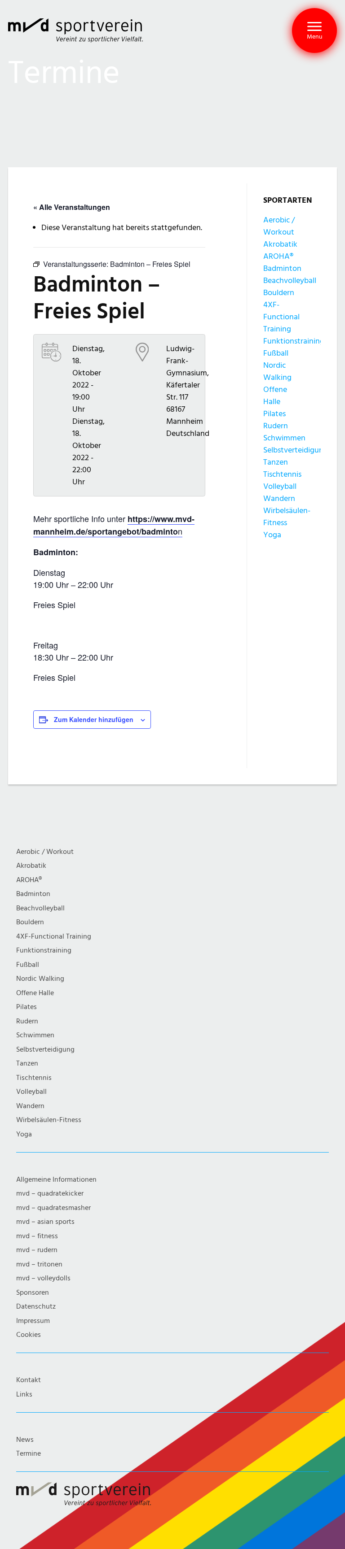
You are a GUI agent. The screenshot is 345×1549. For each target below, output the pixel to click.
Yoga (272, 534)
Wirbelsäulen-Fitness (48, 1120)
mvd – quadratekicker (50, 1193)
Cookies (28, 1335)
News (25, 1440)
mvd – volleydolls (43, 1278)
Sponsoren (32, 1292)
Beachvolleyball (289, 280)
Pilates (274, 413)
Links (24, 1394)
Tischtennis (282, 474)
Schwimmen (284, 438)
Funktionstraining (293, 341)
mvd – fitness (37, 1236)
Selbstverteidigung (295, 450)
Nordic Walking (40, 978)
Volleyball (279, 486)
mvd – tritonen (39, 1264)
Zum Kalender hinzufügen (93, 719)
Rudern (275, 425)
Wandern (279, 498)
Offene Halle (35, 993)
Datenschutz (36, 1306)
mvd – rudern (37, 1250)
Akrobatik (280, 244)
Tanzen (275, 462)
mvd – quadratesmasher (53, 1208)
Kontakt (28, 1380)
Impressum (33, 1321)
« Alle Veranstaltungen (71, 207)
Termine (28, 1453)
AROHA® (278, 256)
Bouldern (278, 292)
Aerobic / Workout (45, 852)
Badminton (282, 268)
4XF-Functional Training (281, 317)
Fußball (275, 353)
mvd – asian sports (45, 1222)
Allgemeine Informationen (56, 1179)
